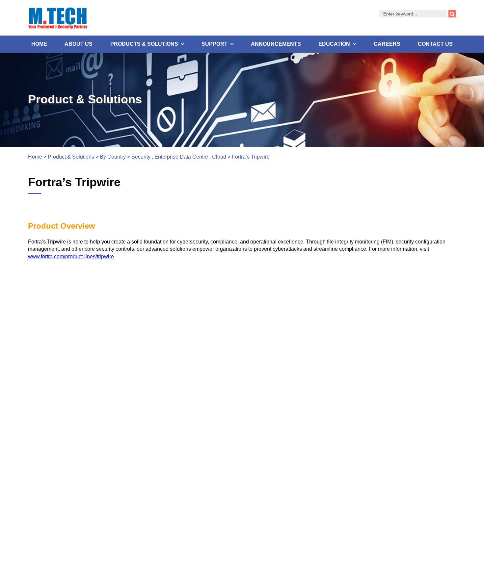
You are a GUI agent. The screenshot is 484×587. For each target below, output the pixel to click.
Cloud (219, 157)
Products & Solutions (144, 44)
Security (140, 157)
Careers (387, 44)
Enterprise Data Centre (181, 157)
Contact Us (435, 44)
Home (39, 44)
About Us (79, 44)
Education (334, 44)
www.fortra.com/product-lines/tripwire (71, 256)
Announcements (276, 44)
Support (215, 44)
